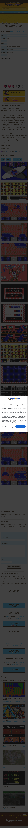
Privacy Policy (20, 422)
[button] (14, 430)
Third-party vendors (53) (13, 415)
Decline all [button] (7, 426)
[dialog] (14, 414)
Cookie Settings (14, 422)
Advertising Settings (10, 421)
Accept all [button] (20, 426)
